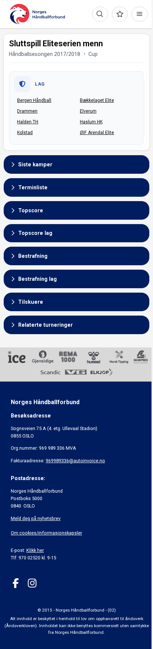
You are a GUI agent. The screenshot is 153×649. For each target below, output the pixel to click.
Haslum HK (91, 121)
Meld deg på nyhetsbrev (36, 518)
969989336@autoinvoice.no (75, 460)
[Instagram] (32, 583)
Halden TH (27, 121)
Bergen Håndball (34, 100)
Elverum (88, 111)
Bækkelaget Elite (97, 100)
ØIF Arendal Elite (97, 132)
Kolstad (25, 132)
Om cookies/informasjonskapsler (46, 533)
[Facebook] (16, 583)
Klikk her (35, 550)
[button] (76, 164)
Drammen (27, 111)
